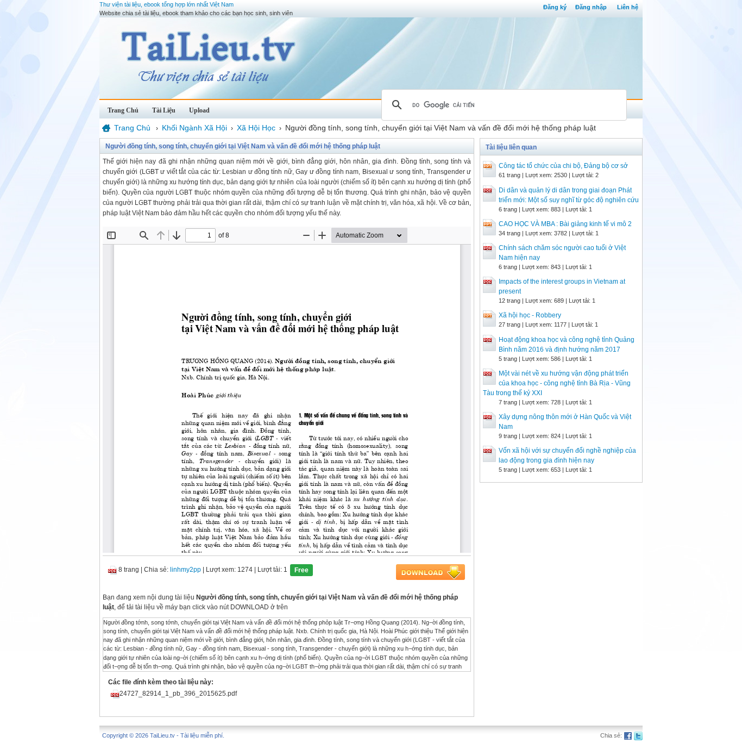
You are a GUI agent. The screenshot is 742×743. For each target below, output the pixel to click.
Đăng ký (555, 7)
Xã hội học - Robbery (530, 315)
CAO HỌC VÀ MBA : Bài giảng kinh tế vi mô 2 (565, 224)
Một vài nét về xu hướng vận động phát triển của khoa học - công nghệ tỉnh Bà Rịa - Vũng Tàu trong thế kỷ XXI (557, 383)
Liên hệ (627, 7)
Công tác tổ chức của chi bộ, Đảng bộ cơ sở (563, 166)
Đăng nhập (591, 7)
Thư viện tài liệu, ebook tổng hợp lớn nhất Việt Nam (166, 4)
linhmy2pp (185, 569)
